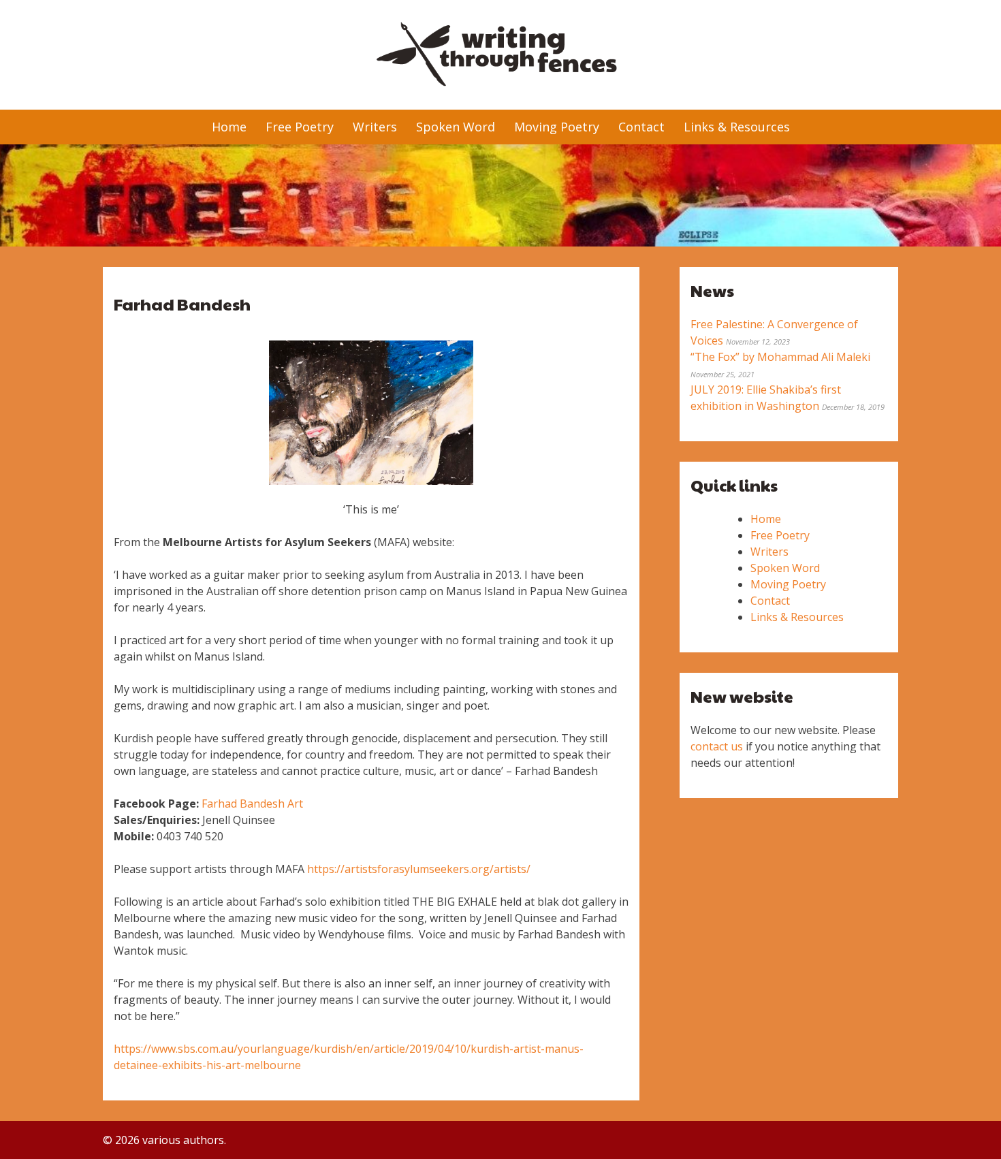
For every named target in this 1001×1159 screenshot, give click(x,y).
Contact (641, 126)
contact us (716, 746)
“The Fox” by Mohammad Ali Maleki (780, 356)
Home (229, 126)
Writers (375, 126)
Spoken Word (455, 126)
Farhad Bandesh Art (252, 803)
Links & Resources (737, 126)
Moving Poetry (556, 126)
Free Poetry (300, 126)
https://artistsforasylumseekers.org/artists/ (418, 868)
